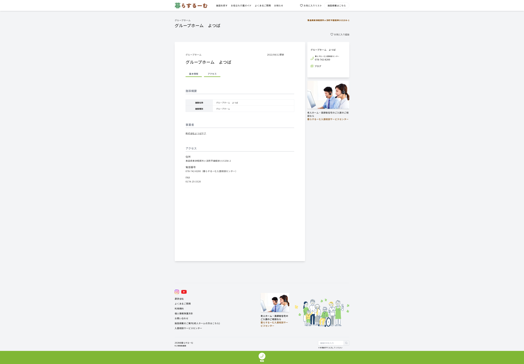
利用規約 (179, 308)
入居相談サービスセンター (188, 328)
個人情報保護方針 (184, 313)
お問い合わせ (181, 318)
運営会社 (179, 298)
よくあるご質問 (183, 303)
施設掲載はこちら (337, 5)
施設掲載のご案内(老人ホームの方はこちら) (197, 323)
